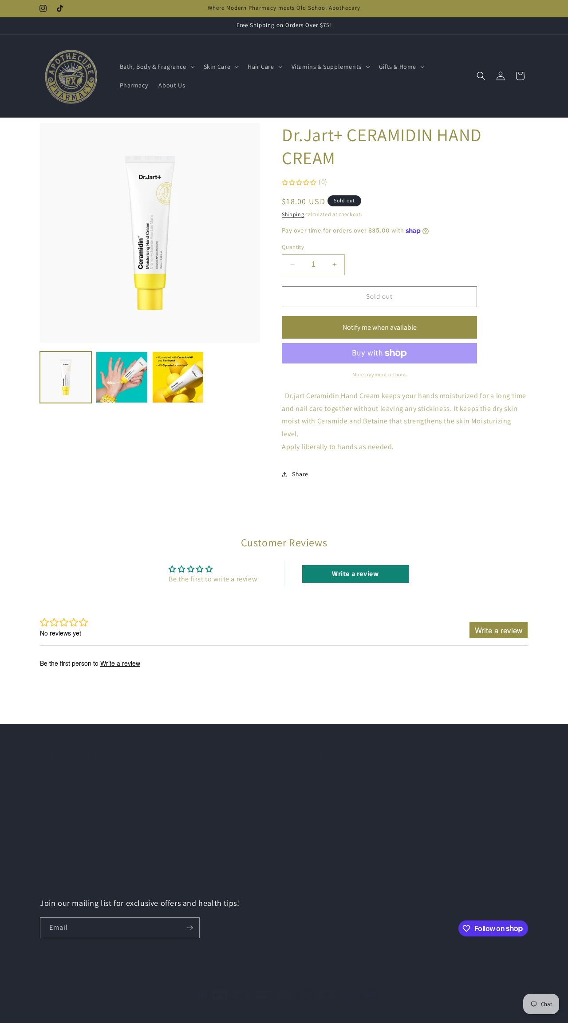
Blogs (294, 767)
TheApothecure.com (81, 1002)
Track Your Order (310, 783)
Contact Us (301, 877)
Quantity (293, 247)
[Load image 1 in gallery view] (65, 377)
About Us (299, 845)
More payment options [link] (379, 374)
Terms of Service (309, 829)
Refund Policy (305, 814)
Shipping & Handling (315, 861)
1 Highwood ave (65, 767)
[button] (156, 66)
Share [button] (300, 474)
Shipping (293, 214)
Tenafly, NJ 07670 (68, 787)
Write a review (355, 574)
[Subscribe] (189, 927)
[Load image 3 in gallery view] (178, 377)
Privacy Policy (305, 798)
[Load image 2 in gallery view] (121, 377)
